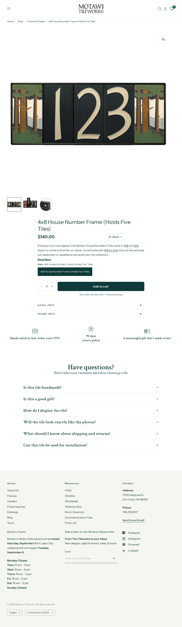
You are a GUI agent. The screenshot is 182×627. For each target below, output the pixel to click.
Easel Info (46, 305)
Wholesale (71, 501)
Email (68, 551)
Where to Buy (73, 506)
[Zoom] (163, 39)
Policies (12, 496)
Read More (44, 259)
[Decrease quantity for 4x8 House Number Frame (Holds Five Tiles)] (41, 286)
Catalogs (12, 512)
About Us (13, 490)
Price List (70, 523)
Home (10, 21)
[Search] (159, 8)
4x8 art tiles (111, 250)
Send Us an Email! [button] (133, 520)
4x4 (136, 245)
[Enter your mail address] (113, 558)
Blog (10, 517)
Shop (20, 21)
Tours (10, 523)
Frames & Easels (36, 21)
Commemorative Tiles (78, 517)
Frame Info (46, 314)
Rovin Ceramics (74, 512)
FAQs (68, 490)
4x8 (126, 245)
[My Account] (165, 8)
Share (115, 236)
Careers (12, 501)
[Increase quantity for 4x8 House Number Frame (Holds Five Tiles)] (52, 286)
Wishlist (70, 496)
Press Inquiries (16, 506)
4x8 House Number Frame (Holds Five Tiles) (65, 271)
